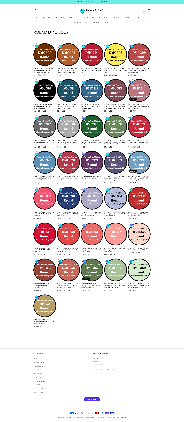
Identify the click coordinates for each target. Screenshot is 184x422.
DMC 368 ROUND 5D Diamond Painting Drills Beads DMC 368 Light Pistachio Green (114, 285)
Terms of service (110, 417)
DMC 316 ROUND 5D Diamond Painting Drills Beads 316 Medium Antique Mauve (139, 106)
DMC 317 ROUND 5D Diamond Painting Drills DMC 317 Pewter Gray (43, 142)
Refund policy (90, 417)
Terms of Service (39, 388)
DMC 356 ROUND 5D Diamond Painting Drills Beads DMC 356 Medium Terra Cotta (67, 285)
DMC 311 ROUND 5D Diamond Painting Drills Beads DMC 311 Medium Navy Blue (67, 106)
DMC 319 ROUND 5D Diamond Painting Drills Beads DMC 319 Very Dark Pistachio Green (91, 142)
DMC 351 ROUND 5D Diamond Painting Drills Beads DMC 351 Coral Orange (91, 250)
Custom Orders (38, 373)
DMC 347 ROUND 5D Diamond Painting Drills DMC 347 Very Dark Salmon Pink (138, 214)
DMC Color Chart (39, 381)
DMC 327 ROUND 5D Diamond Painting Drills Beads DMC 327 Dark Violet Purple (91, 178)
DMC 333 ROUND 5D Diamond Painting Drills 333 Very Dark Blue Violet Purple (114, 178)
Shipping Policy (38, 362)
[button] (35, 10)
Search (35, 359)
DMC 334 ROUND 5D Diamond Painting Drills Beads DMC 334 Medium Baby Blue (138, 178)
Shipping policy (121, 417)
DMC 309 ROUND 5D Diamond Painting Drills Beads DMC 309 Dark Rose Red (138, 70)
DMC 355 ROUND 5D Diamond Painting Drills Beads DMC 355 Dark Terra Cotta (43, 285)
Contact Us (37, 385)
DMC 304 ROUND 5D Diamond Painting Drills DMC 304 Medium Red (92, 70)
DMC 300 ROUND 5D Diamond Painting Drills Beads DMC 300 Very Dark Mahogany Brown (44, 70)
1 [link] (86, 337)
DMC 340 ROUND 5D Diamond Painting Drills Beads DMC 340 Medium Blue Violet (91, 214)
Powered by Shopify (78, 417)
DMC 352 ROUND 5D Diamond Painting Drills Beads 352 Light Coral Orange (114, 250)
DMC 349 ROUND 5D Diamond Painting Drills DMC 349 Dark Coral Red (43, 250)
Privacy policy (100, 417)
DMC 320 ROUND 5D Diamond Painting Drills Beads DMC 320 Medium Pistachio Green (114, 142)
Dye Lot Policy (38, 377)
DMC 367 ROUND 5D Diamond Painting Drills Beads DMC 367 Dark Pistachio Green (91, 285)
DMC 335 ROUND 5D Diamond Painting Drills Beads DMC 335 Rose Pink (43, 214)
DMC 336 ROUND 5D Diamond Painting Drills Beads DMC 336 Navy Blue (67, 214)
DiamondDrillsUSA (68, 417)
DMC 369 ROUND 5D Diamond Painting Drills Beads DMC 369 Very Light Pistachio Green (138, 285)
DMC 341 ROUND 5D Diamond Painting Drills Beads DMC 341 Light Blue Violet (114, 214)
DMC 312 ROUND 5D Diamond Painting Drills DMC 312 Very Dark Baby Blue (91, 106)
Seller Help (37, 370)
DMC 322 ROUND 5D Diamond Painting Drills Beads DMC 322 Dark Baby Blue (43, 178)
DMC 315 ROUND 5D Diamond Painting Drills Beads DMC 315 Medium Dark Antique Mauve (114, 106)
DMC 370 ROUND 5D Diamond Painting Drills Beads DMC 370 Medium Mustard (43, 321)
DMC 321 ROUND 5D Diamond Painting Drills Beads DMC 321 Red (138, 142)
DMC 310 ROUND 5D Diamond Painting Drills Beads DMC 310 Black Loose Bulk (43, 106)
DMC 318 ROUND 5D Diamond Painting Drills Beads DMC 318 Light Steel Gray (67, 142)
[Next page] (97, 337)
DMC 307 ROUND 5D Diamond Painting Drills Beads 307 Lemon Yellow (115, 70)
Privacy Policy (38, 392)
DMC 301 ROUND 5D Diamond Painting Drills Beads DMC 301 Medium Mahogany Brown (67, 70)
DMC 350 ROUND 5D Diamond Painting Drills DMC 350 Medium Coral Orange (68, 250)
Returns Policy (38, 366)
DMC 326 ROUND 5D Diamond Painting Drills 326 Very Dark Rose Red (67, 178)
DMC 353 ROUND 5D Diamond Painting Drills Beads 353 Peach (139, 249)
